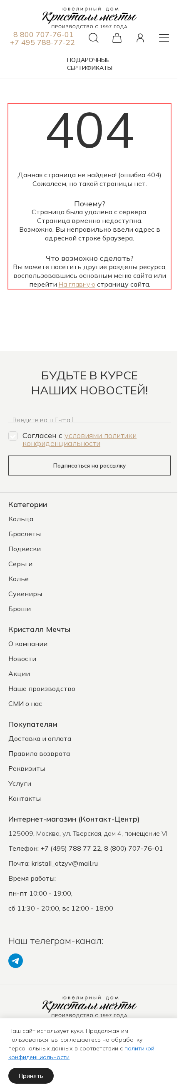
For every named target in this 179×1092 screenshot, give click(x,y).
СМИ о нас (25, 703)
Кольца (20, 519)
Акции (19, 673)
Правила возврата (39, 753)
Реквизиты (26, 768)
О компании (27, 643)
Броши (19, 608)
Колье (18, 578)
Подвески (24, 549)
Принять (31, 1076)
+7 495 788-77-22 (42, 42)
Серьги (20, 564)
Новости (22, 658)
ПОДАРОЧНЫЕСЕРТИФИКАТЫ (89, 64)
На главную (77, 284)
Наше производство (41, 688)
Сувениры (25, 593)
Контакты (24, 798)
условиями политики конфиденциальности (79, 439)
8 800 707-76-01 (43, 34)
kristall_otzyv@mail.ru (64, 863)
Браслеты (24, 534)
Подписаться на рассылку (89, 465)
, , (88, 833)
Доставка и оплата (39, 738)
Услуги (19, 783)
